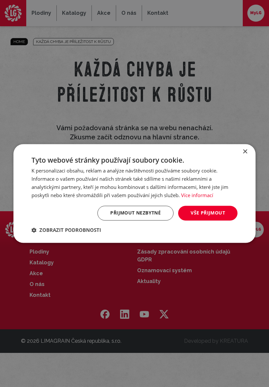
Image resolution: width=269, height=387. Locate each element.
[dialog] (134, 193)
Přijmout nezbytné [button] (135, 213)
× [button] (244, 151)
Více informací (197, 195)
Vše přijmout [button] (208, 213)
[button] (66, 230)
